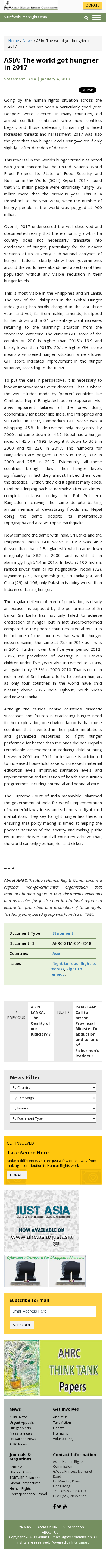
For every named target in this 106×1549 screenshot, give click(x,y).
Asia (56, 953)
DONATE (92, 5)
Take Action (62, 1422)
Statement (14, 79)
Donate (58, 1428)
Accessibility (47, 1527)
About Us (60, 1417)
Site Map (24, 1527)
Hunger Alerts (20, 1428)
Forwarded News (23, 1438)
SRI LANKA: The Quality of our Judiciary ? (41, 1020)
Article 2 (16, 1466)
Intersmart (80, 1542)
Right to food (65, 963)
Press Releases (21, 1433)
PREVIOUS (16, 1017)
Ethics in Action (21, 1472)
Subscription (73, 1527)
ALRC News (18, 1444)
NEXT (62, 1012)
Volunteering (63, 1438)
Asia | (34, 79)
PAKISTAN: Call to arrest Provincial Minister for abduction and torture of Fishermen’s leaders (87, 1031)
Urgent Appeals (22, 1422)
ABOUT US (50, 1532)
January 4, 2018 (55, 79)
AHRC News (18, 1417)
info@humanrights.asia (27, 16)
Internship (60, 1433)
